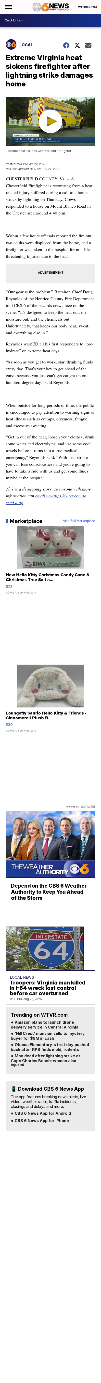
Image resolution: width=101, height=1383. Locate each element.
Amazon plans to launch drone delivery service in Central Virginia (44, 1025)
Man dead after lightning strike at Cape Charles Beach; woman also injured (45, 1060)
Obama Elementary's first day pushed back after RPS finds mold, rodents (50, 1047)
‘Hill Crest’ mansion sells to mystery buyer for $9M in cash (48, 1036)
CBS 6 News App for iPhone (41, 1121)
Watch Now (86, 7)
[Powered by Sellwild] (88, 806)
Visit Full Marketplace (79, 521)
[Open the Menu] (8, 7)
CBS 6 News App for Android (42, 1113)
